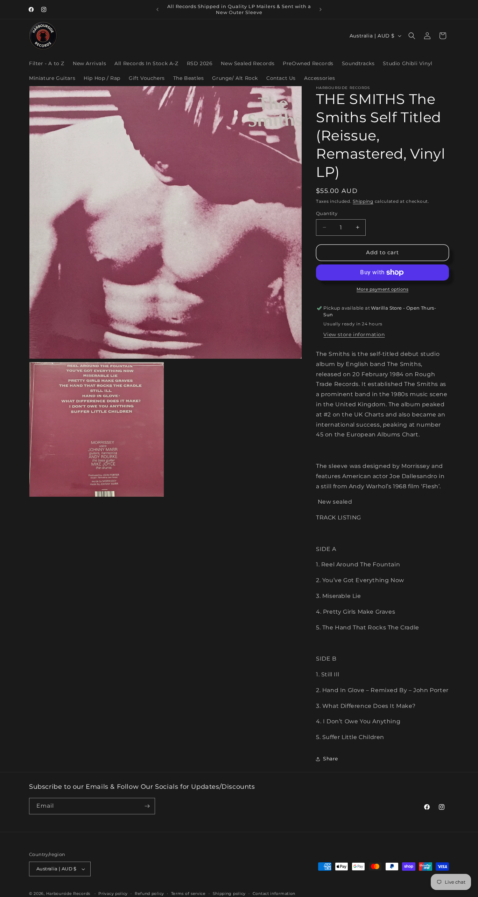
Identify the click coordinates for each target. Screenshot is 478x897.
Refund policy (149, 893)
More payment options (382, 289)
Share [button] (330, 758)
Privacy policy (113, 893)
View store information (354, 334)
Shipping (363, 201)
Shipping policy (229, 893)
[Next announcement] (320, 9)
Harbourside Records (68, 893)
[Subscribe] (147, 806)
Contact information (274, 893)
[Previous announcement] (157, 9)
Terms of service (188, 893)
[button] (412, 35)
